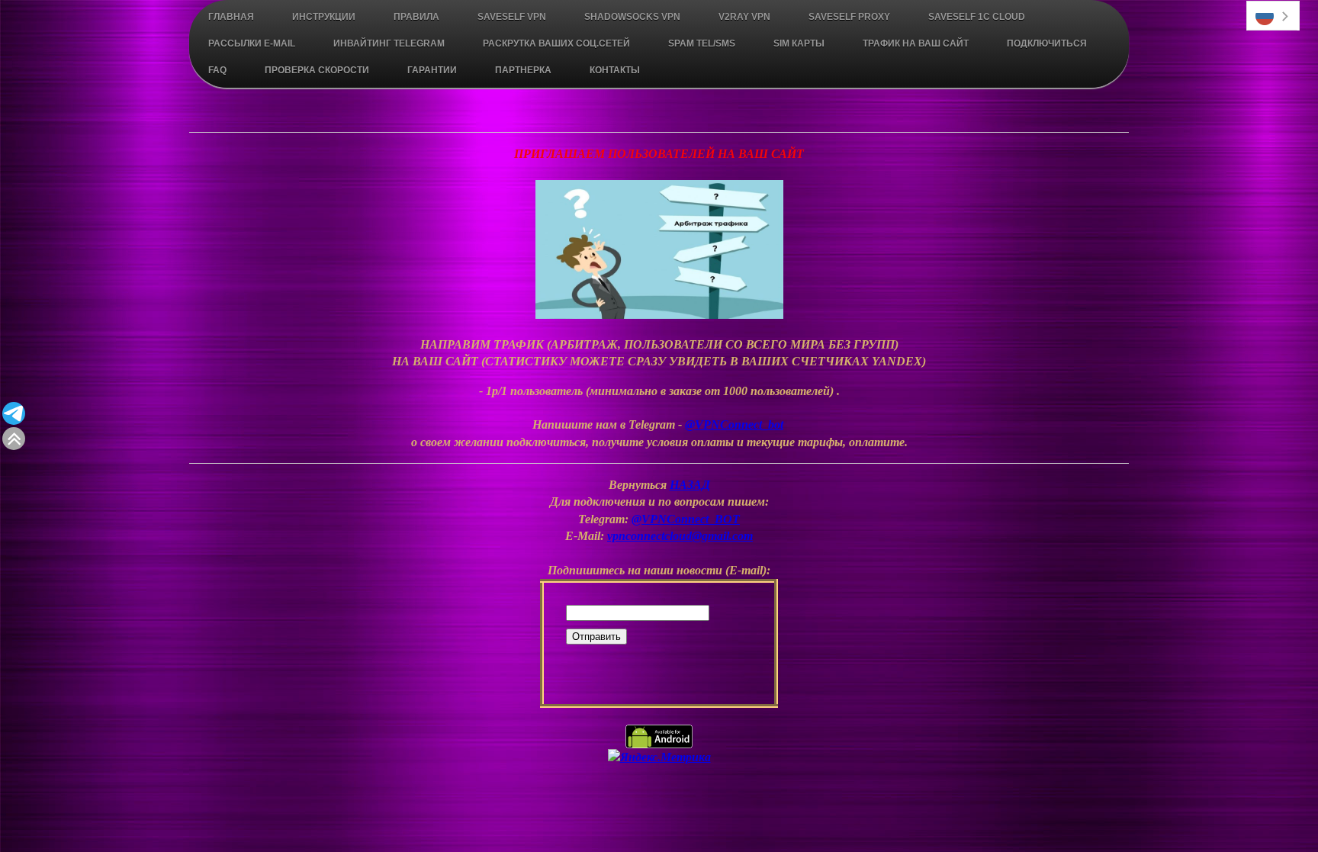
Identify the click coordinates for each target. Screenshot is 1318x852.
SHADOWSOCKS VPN (632, 16)
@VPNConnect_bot (734, 424)
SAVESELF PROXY (849, 16)
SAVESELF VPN (511, 16)
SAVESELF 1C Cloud (976, 16)
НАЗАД (690, 484)
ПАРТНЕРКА (523, 70)
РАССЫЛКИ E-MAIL (251, 43)
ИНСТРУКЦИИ (323, 16)
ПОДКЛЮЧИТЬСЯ (1047, 43)
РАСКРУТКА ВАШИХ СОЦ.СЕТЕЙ (556, 43)
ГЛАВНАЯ (231, 16)
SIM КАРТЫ (799, 43)
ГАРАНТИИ (432, 70)
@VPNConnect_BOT (686, 519)
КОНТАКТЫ (615, 70)
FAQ (217, 70)
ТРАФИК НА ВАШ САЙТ (916, 43)
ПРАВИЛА (416, 16)
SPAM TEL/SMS (701, 43)
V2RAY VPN (744, 16)
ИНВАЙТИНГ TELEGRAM (389, 43)
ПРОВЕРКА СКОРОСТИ (317, 70)
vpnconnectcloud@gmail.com (680, 535)
